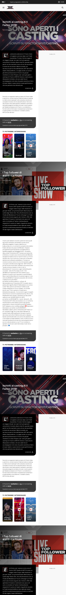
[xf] (11, 7)
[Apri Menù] (4, 8)
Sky (21, 120)
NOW (9, 122)
